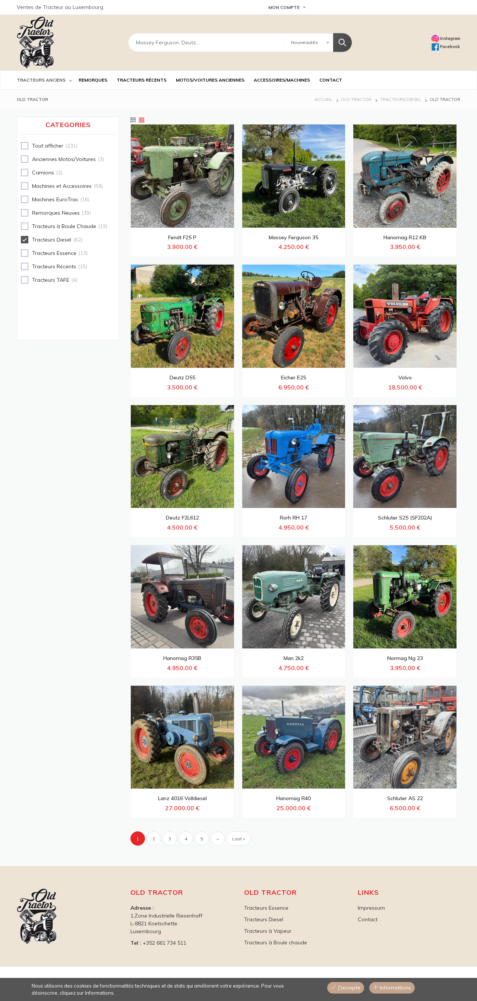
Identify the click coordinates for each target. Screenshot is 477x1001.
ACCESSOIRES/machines (282, 80)
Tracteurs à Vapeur (267, 931)
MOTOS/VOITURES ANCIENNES (210, 80)
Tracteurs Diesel (400, 99)
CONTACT (330, 80)
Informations (394, 987)
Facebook (449, 46)
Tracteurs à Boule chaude (275, 942)
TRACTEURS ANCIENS (41, 80)
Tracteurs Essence (266, 907)
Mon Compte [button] (284, 7)
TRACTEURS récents (142, 80)
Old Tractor (356, 99)
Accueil (323, 99)
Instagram (449, 38)
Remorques (93, 80)
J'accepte (348, 987)
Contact (368, 919)
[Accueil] (35, 42)
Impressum (371, 907)
